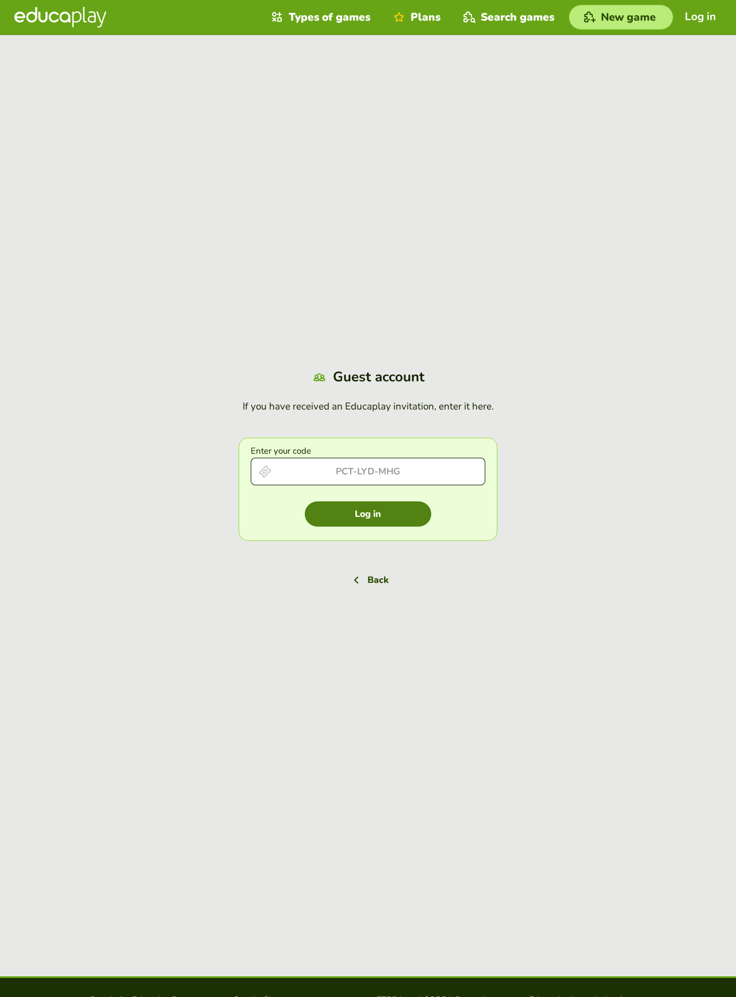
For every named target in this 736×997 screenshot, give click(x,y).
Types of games (329, 17)
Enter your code (281, 451)
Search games (517, 17)
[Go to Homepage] (60, 17)
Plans (425, 17)
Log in (368, 514)
